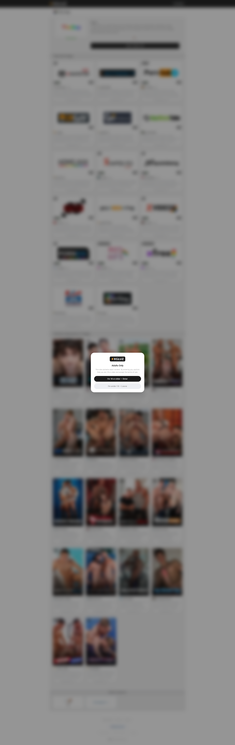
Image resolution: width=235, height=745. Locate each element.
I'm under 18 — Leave (117, 386)
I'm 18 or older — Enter (117, 379)
